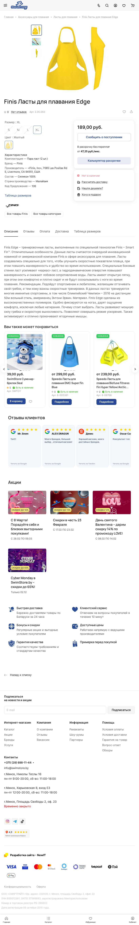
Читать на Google (19, 463)
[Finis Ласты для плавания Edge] (76, 58)
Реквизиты (77, 729)
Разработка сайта (22, 855)
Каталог (9, 729)
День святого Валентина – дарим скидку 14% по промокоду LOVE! (110, 527)
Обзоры (107, 750)
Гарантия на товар (114, 739)
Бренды (9, 739)
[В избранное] (124, 111)
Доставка (62, 231)
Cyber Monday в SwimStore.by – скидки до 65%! (23, 582)
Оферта (41, 886)
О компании (45, 729)
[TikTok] (22, 821)
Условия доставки (114, 734)
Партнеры (76, 739)
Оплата (45, 231)
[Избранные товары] (123, 5)
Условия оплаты (113, 729)
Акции (8, 734)
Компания (44, 722)
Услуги (8, 745)
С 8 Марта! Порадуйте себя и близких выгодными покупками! (27, 527)
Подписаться (121, 710)
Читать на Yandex (87, 463)
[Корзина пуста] (132, 5)
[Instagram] (7, 821)
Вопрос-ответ (111, 745)
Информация (79, 722)
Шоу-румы (77, 734)
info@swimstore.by (16, 768)
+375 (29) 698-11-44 (18, 762)
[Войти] (115, 5)
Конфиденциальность (17, 886)
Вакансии (43, 739)
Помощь (108, 722)
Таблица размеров (18, 195)
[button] (4, 369)
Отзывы (28, 231)
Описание (11, 231)
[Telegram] (15, 821)
